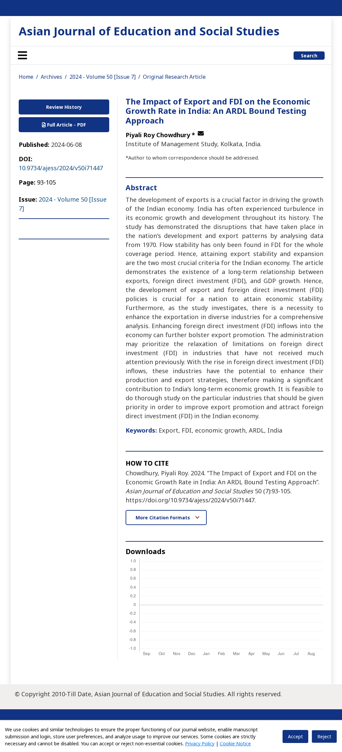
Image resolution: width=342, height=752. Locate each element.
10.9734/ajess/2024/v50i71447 (61, 168)
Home (26, 76)
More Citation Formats (163, 517)
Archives (51, 76)
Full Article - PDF (66, 124)
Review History (64, 107)
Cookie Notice (235, 743)
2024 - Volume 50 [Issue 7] (102, 76)
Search (309, 55)
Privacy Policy (199, 743)
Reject (324, 736)
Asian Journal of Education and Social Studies (149, 31)
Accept (295, 736)
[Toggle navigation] (22, 55)
